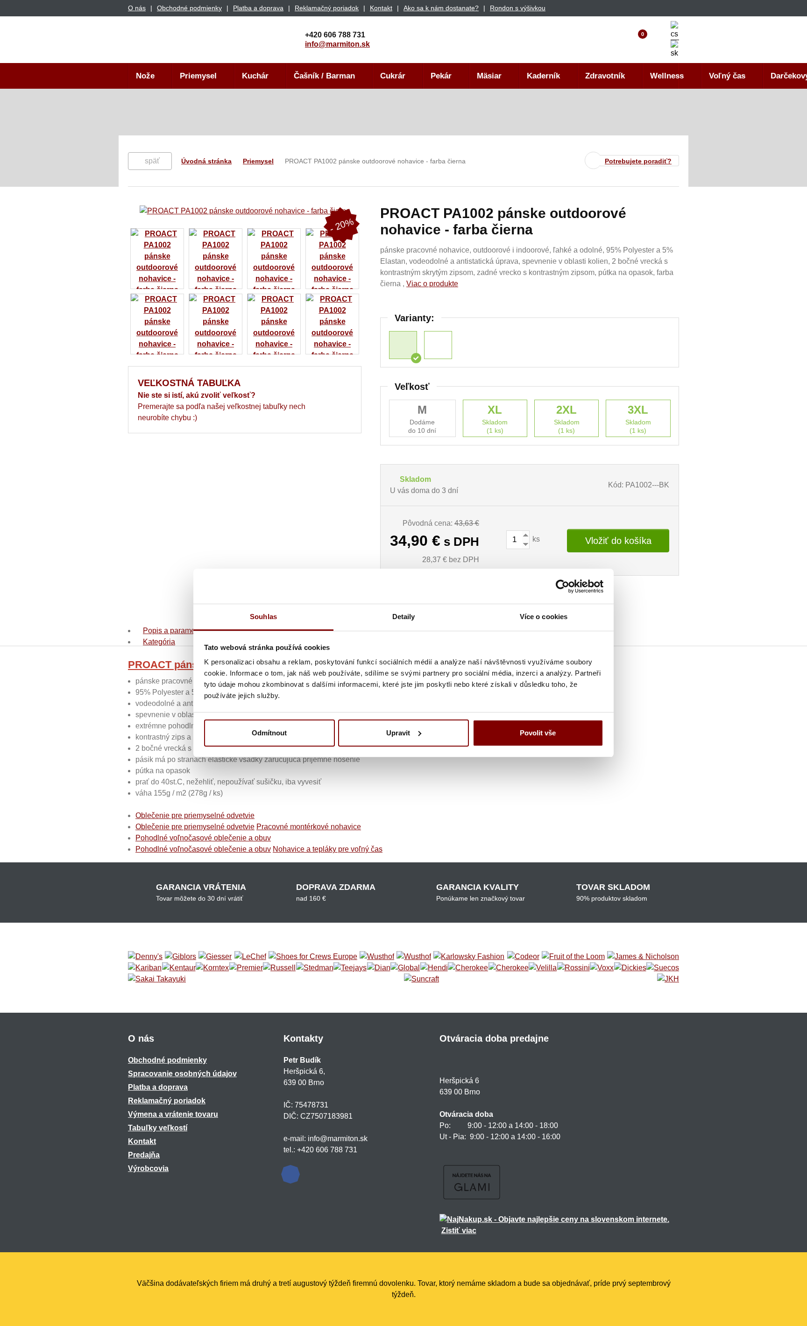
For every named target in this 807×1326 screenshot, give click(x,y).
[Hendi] (434, 967)
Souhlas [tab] (263, 617)
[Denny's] (145, 956)
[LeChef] (250, 956)
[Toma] (508, 967)
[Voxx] (602, 967)
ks (535, 539)
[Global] (405, 967)
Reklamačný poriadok (327, 8)
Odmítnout (269, 733)
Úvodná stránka (206, 161)
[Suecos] (662, 967)
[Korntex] (212, 967)
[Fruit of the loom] (573, 956)
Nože (145, 75)
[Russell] (279, 967)
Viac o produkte (432, 284)
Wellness (667, 75)
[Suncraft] (421, 979)
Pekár (441, 75)
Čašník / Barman (324, 75)
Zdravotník (605, 75)
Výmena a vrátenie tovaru (173, 1114)
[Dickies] (630, 967)
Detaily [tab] (403, 617)
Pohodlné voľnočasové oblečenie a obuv (203, 838)
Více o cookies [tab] (543, 617)
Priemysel (198, 75)
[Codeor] (523, 956)
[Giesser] (215, 956)
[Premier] (246, 967)
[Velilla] (543, 967)
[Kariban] (145, 967)
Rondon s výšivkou (517, 8)
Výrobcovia (148, 1168)
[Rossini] (573, 967)
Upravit (398, 733)
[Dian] (378, 967)
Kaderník (543, 75)
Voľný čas (727, 75)
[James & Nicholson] (643, 956)
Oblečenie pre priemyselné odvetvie (195, 815)
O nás (137, 8)
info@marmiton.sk (337, 44)
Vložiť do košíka (618, 541)
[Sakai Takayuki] (157, 979)
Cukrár (392, 75)
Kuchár (255, 75)
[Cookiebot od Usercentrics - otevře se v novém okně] (562, 586)
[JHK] (668, 979)
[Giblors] (180, 956)
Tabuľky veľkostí (157, 1128)
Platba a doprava (258, 8)
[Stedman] (314, 967)
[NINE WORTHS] (413, 956)
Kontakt (381, 8)
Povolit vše (538, 733)
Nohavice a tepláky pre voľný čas (327, 849)
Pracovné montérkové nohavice (308, 827)
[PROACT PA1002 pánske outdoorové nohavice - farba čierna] (403, 345)
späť (152, 161)
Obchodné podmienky (189, 8)
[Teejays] (350, 967)
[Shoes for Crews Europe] (313, 956)
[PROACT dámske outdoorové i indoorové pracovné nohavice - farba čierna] (438, 345)
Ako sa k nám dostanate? (441, 8)
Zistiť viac (458, 1230)
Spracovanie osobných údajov (182, 1074)
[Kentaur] (179, 967)
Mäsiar (489, 75)
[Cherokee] (468, 967)
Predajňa (144, 1155)
